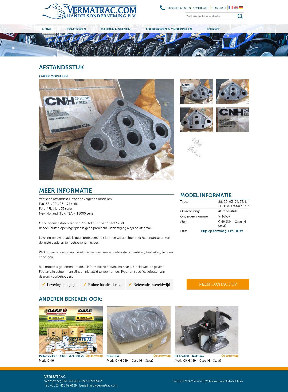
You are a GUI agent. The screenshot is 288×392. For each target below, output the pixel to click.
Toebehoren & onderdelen (168, 29)
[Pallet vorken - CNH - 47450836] (71, 353)
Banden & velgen (115, 29)
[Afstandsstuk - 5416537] (196, 103)
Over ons (201, 7)
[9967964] (139, 353)
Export (213, 29)
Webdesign (211, 381)
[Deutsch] (241, 7)
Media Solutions (234, 381)
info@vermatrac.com (103, 385)
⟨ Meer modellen (53, 76)
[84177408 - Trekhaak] (206, 353)
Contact (218, 7)
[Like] (165, 175)
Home (47, 29)
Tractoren (76, 29)
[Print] (156, 175)
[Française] (231, 7)
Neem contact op (218, 284)
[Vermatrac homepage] (94, 12)
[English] (236, 7)
